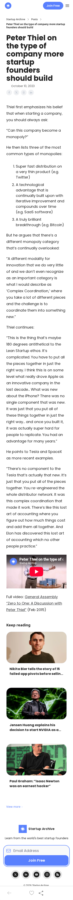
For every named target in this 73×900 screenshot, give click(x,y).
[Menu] (67, 5)
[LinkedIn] (25, 874)
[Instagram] (47, 874)
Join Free (53, 6)
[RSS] (57, 874)
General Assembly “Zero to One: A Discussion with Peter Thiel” (34, 603)
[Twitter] (15, 874)
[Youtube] (36, 874)
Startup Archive (15, 19)
